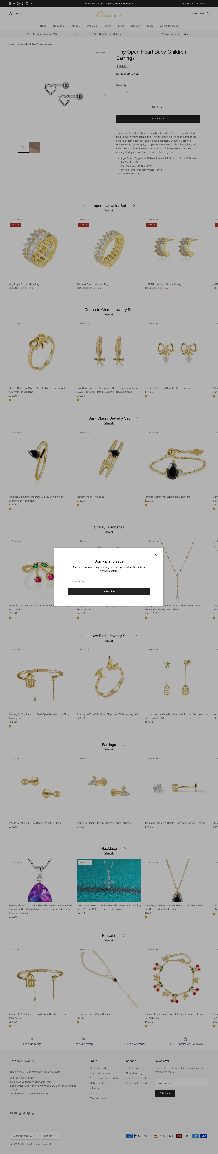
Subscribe (109, 591)
